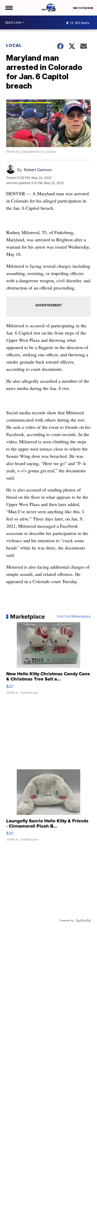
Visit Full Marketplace (74, 616)
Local (14, 45)
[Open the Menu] (8, 7)
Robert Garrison (38, 169)
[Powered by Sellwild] (83, 920)
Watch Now (82, 8)
